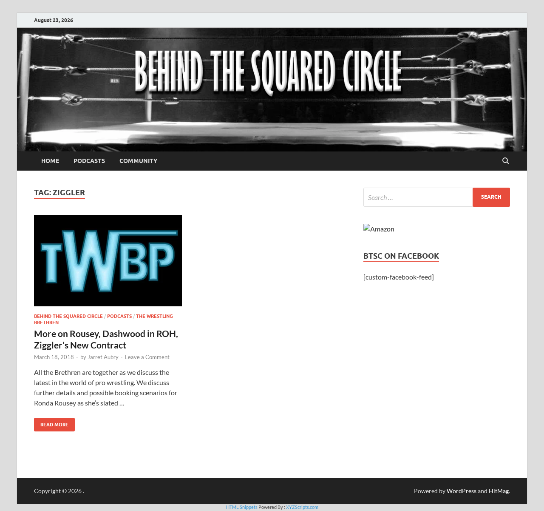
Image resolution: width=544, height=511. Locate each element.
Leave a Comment (147, 357)
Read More (51, 423)
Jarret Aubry (103, 357)
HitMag (499, 490)
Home (50, 160)
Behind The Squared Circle (68, 316)
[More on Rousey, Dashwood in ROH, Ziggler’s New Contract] (108, 260)
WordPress (461, 490)
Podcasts (89, 160)
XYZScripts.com (302, 507)
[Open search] (505, 161)
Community (138, 160)
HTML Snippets (242, 507)
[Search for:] (436, 197)
